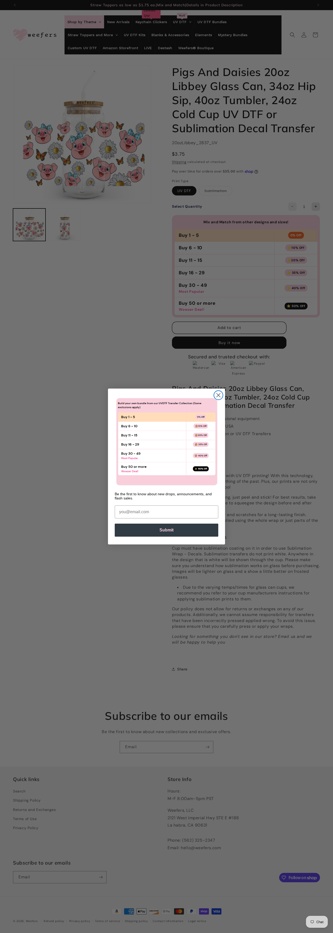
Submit (166, 530)
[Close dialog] (218, 395)
